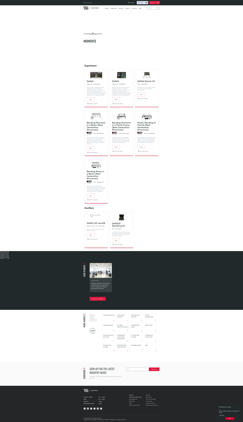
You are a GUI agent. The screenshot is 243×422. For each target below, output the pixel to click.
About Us (128, 8)
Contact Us (134, 8)
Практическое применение (135, 397)
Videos (130, 403)
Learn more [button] (221, 415)
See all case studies (97, 298)
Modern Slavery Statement (152, 405)
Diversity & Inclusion (150, 403)
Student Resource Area (134, 405)
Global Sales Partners (87, 2)
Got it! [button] (230, 418)
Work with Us (149, 397)
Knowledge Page (133, 399)
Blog (140, 8)
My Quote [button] (152, 2)
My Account (140, 2)
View (90, 99)
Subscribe (154, 369)
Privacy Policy (149, 401)
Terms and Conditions (151, 399)
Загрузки (131, 395)
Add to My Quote (93, 103)
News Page (131, 401)
